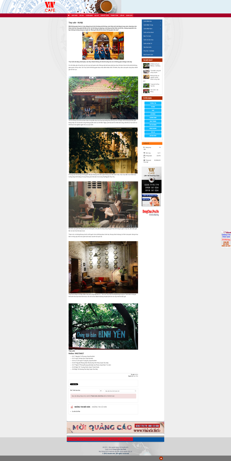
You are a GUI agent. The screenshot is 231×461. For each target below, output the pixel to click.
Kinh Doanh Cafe (148, 54)
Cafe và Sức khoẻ (148, 32)
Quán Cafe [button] (129, 15)
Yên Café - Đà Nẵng (154, 90)
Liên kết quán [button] (105, 15)
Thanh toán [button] (114, 15)
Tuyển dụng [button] (89, 15)
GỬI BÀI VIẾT (153, 135)
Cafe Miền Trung (148, 25)
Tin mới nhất (148, 60)
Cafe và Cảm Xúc (148, 40)
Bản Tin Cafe (147, 36)
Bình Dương (153, 128)
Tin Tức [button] (81, 15)
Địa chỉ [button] (97, 15)
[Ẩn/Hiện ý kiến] (100, 390)
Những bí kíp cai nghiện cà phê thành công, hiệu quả (151, 78)
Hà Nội (153, 107)
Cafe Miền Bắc (148, 21)
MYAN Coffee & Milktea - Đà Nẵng (155, 65)
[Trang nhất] (69, 15)
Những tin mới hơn (82, 407)
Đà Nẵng (153, 114)
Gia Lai (153, 132)
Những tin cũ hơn (99, 407)
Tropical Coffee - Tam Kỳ (155, 85)
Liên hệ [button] (122, 15)
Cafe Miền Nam (148, 28)
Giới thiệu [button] (74, 15)
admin (136, 374)
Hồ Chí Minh (153, 125)
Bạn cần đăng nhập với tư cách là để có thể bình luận (93, 396)
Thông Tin (153, 103)
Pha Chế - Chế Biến (149, 51)
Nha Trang (153, 121)
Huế (153, 110)
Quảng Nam (153, 117)
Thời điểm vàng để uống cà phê (155, 71)
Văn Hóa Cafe (147, 47)
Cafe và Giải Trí (148, 43)
